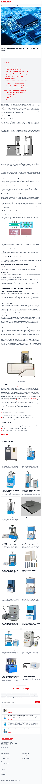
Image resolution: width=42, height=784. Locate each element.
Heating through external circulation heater (15, 85)
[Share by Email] (8, 434)
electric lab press (33, 693)
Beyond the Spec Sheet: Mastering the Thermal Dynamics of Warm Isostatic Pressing (19, 425)
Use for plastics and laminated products (14, 69)
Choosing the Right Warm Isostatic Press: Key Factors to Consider (15, 430)
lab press (4, 695)
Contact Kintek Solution (5, 763)
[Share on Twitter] (5, 434)
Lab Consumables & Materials (27, 756)
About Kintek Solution (5, 753)
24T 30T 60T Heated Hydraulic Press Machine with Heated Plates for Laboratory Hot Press (10, 544)
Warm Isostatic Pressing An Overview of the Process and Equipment (16, 426)
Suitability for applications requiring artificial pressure (17, 80)
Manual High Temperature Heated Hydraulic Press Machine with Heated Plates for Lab (30, 544)
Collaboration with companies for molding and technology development (20, 74)
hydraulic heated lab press (26, 695)
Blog (5, 5)
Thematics (3, 772)
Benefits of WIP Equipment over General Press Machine (15, 90)
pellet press (9, 695)
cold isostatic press (26, 693)
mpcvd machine (35, 695)
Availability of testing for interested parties (14, 76)
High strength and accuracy (11, 96)
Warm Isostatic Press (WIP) (13, 387)
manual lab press (16, 695)
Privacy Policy (3, 774)
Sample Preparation (25, 753)
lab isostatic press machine (15, 693)
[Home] (1, 5)
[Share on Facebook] (2, 434)
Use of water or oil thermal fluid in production (15, 83)
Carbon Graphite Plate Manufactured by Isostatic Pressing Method (31, 518)
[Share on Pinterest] (7, 434)
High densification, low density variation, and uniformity (17, 97)
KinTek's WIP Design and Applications (11, 64)
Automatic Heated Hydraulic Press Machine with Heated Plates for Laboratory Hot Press (31, 624)
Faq (2, 771)
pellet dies (19, 697)
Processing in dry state (10, 94)
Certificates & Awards (5, 758)
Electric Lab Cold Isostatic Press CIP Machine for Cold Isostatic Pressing (16, 414)
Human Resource (4, 760)
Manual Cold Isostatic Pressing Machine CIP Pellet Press (13, 419)
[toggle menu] (40, 2)
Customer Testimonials (5, 755)
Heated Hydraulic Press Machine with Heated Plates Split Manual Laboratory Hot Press (10, 571)
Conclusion (6, 99)
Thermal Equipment (25, 755)
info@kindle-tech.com (7, 742)
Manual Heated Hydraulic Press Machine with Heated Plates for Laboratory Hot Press (30, 597)
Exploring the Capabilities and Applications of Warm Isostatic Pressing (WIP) (17, 432)
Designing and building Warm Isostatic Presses (15, 66)
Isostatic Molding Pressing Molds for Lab (29, 570)
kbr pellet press (13, 697)
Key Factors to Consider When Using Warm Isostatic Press (14, 428)
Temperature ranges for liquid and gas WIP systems (16, 73)
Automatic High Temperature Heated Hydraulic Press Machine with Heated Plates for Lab (10, 597)
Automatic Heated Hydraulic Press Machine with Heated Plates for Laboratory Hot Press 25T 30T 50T (10, 677)
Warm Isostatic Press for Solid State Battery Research (13, 412)
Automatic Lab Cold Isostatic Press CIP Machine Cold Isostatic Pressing (16, 415)
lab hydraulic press (6, 697)
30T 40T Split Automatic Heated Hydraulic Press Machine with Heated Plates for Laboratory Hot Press (10, 651)
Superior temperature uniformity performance (15, 92)
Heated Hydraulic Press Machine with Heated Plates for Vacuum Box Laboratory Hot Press (10, 624)
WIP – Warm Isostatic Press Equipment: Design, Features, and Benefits (18, 5)
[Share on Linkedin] (3, 434)
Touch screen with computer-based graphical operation (17, 87)
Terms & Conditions (4, 776)
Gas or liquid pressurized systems (12, 67)
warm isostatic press (6, 693)
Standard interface (10, 88)
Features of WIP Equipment (9, 78)
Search (37, 702)
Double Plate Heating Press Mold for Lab (29, 676)
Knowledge (3, 769)
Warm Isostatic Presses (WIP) (25, 121)
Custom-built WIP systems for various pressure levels (17, 71)
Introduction (6, 62)
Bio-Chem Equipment (26, 758)
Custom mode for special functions (13, 82)
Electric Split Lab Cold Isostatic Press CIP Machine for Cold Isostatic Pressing (17, 417)
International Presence (5, 756)
